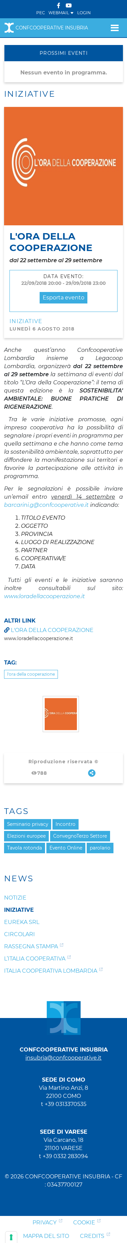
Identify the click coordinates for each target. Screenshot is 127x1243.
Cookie (84, 1222)
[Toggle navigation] (114, 28)
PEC (40, 12)
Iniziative (26, 321)
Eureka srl (21, 922)
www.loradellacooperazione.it (44, 596)
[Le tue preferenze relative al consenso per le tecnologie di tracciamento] (11, 1237)
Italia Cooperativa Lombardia (50, 971)
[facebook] (58, 5)
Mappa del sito (46, 1236)
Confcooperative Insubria (52, 27)
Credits (92, 1236)
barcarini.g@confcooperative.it (46, 505)
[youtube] (69, 5)
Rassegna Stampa (31, 946)
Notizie (15, 898)
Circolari (19, 934)
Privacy (45, 1222)
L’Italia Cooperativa (34, 958)
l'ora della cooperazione (52, 630)
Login (84, 12)
